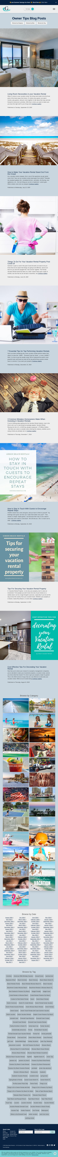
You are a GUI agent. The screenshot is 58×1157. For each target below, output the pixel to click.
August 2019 (22, 950)
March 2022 (9, 937)
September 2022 (48, 933)
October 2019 (48, 948)
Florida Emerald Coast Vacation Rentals (19, 1033)
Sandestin (43, 1072)
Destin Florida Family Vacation (43, 1003)
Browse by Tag (42, 23)
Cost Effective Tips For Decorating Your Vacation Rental (27, 668)
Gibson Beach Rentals (35, 1037)
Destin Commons (12, 1003)
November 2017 (48, 958)
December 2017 (35, 958)
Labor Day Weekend (46, 1041)
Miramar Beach (46, 1045)
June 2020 (22, 946)
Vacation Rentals (49, 1103)
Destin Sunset (14, 1010)
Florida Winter (11, 1037)
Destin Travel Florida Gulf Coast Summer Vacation (35, 1010)
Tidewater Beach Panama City (21, 1095)
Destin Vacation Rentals (24, 1014)
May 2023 (48, 929)
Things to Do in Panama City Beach (42, 1087)
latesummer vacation (15, 1045)
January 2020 (9, 948)
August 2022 (9, 935)
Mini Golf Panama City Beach (31, 1045)
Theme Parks (34, 1083)
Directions (5, 1132)
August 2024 (9, 923)
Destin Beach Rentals (42, 999)
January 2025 (48, 919)
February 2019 (35, 952)
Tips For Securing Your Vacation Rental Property (27, 589)
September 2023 (48, 927)
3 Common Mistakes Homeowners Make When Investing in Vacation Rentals (26, 420)
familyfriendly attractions (19, 1030)
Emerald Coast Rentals (19, 1022)
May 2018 (22, 956)
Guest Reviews (47, 1037)
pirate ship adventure (45, 1068)
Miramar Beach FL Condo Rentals (19, 1049)
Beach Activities (22, 980)
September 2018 (35, 954)
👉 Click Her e (29, 2)
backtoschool (49, 976)
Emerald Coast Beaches (27, 1018)
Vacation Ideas (38, 1103)
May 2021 (35, 941)
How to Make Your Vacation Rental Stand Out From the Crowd (28, 173)
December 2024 (9, 921)
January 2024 (48, 925)
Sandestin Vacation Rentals (19, 1076)
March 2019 (22, 952)
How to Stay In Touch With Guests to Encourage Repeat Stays (27, 509)
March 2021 (9, 943)
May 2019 (48, 950)
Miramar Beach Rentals (18, 1053)
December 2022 (9, 933)
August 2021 (48, 939)
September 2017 (22, 960)
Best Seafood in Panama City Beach (19, 991)
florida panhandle (46, 1033)
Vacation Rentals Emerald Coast (19, 1106)
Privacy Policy (6, 1135)
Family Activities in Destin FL (18, 1026)
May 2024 (48, 923)
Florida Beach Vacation (40, 1030)
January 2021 (35, 943)
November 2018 (9, 954)
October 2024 (35, 921)
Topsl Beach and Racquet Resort (16, 1099)
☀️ (31, 2)
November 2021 (9, 939)
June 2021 (22, 941)
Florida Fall (36, 1033)
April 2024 (9, 925)
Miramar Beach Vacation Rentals (15, 1056)
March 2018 (48, 956)
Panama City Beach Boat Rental (41, 1060)
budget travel (46, 991)
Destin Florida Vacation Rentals (15, 1007)
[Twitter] (54, 1145)
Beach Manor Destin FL (46, 980)
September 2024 (48, 921)
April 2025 (9, 919)
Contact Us (12, 1131)
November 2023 (22, 927)
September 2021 (35, 939)
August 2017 (35, 960)
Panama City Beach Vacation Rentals (18, 1068)
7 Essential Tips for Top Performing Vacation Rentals (28, 351)
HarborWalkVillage (20, 1041)
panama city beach (24, 1060)
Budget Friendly (36, 991)
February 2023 (35, 931)
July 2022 (22, 935)
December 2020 (48, 943)
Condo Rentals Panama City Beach (40, 995)
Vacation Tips (15, 1110)
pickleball (34, 1068)
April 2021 (48, 941)
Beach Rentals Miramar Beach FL (31, 984)
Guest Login (13, 1132)
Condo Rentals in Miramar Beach (18, 995)
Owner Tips (50, 1056)
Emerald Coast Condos (42, 1018)
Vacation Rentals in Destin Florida (40, 1106)
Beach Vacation (47, 984)
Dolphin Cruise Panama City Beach (43, 1014)
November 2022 (22, 933)
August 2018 (48, 954)
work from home (44, 1114)
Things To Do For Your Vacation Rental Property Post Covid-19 (29, 263)
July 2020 (9, 946)
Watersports (44, 1110)
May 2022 (35, 935)
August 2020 (48, 945)
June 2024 (35, 923)
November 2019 (35, 948)
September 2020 (35, 945)
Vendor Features (25, 1110)
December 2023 (9, 927)
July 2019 (35, 950)
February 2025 (35, 919)
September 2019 (9, 950)
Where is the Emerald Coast (19, 1114)
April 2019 (9, 952)
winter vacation (33, 1114)
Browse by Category (17, 23)
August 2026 (9, 917)
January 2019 (48, 952)
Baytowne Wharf (10, 980)
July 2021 (9, 941)
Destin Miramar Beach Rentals (34, 1007)
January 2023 (48, 931)
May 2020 (35, 946)
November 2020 (9, 945)
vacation (16, 1103)
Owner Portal (6, 1134)
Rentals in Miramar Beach (21, 1072)
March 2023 (22, 931)
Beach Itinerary (33, 980)
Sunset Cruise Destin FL (31, 1079)
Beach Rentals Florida (13, 984)
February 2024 (35, 925)
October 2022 (35, 933)
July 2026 (22, 917)
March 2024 (22, 925)
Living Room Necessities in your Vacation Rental (27, 94)
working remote (29, 1118)
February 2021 (22, 943)
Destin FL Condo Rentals (26, 1003)
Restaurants (34, 1072)
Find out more (35, 1154)
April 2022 (48, 935)
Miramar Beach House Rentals (40, 1049)
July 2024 (22, 923)
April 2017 (22, 962)
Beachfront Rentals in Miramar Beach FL (40, 987)
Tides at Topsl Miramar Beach (43, 1091)
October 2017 (9, 960)
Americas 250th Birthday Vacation (23, 976)
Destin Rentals (49, 1007)
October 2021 (22, 939)
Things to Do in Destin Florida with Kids (18, 1087)
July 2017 (48, 960)
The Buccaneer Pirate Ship (20, 1083)
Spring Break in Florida (15, 1079)
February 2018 (9, 958)
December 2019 (22, 948)
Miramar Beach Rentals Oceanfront (38, 1053)
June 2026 (35, 917)
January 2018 (22, 958)
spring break (44, 1076)
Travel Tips (9, 1103)
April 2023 (9, 931)
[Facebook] (48, 1145)
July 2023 (22, 929)
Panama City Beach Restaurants (41, 1064)
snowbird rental (34, 1076)
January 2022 (35, 937)
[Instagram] (50, 1145)
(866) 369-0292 (5, 1138)
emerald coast (14, 1018)
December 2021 (48, 937)
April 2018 (35, 956)
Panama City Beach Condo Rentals (19, 1064)
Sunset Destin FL (45, 1079)
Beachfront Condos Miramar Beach (17, 987)
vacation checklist (26, 1103)
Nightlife (29, 1056)
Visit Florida (35, 1110)
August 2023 (9, 929)
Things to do (43, 1083)
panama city (13, 1060)
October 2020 (22, 945)
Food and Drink (22, 1037)
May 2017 (9, 962)
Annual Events (39, 976)
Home (4, 1131)
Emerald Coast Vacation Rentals (37, 1022)
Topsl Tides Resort (47, 1099)
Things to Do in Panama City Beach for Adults (20, 1091)
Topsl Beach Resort (33, 1099)
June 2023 (35, 929)
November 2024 (22, 921)
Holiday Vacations (33, 1041)
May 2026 (48, 917)
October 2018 (22, 954)
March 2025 (22, 919)
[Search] (31, 1132)
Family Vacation (44, 1026)
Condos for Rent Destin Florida (19, 999)
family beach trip (33, 1026)
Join (52, 1132)
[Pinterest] (52, 1145)
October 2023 (35, 927)
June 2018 (9, 956)
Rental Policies (13, 1134)
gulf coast (10, 1041)
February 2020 (48, 946)
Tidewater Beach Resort (39, 1095)
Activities (9, 976)
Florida (30, 1030)
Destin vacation (10, 1014)
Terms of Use (13, 1135)
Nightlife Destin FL (39, 1056)
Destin (32, 999)
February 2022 (22, 937)
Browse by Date (30, 23)
